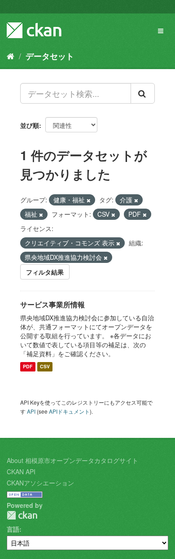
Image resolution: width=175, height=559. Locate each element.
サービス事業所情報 (52, 304)
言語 (13, 528)
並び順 (29, 125)
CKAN (22, 515)
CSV (45, 366)
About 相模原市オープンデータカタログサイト (72, 460)
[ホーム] (10, 55)
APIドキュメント (69, 411)
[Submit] (143, 93)
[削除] (89, 200)
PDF (27, 366)
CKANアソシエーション (40, 482)
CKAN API (21, 471)
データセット (50, 56)
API (31, 411)
